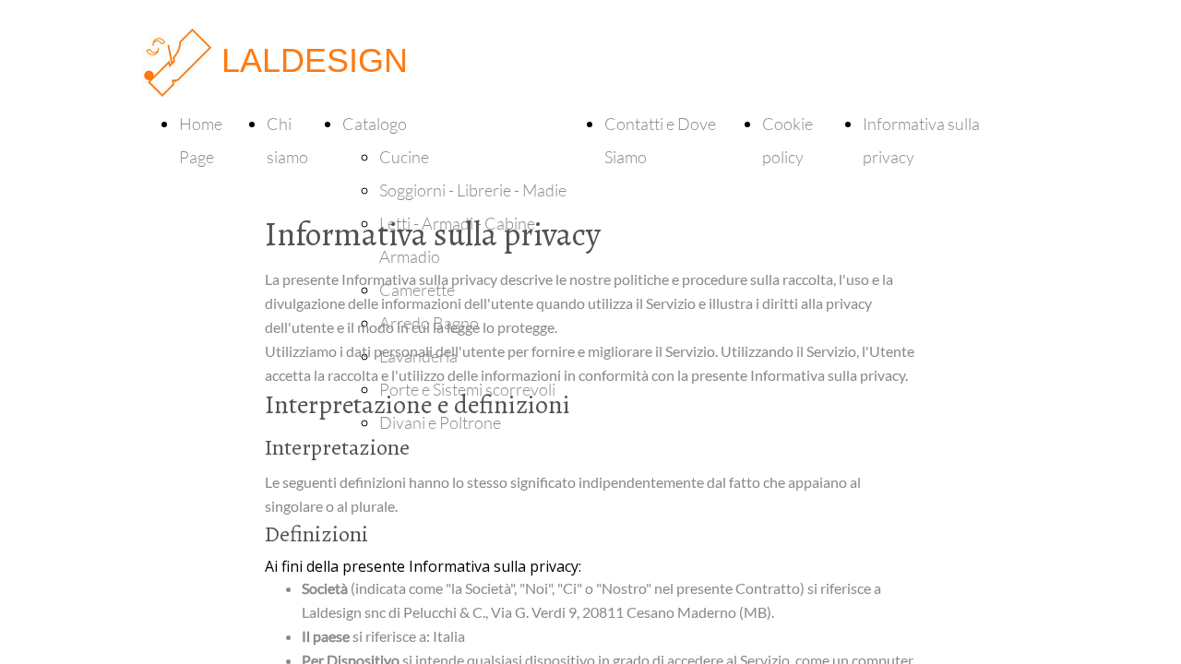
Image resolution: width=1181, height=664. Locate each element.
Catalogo (374, 123)
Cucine (404, 157)
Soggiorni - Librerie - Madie (473, 190)
